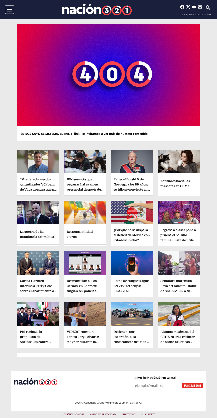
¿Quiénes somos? (73, 414)
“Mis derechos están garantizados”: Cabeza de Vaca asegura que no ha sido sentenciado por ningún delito (38, 189)
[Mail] (200, 7)
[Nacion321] (97, 9)
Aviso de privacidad (103, 414)
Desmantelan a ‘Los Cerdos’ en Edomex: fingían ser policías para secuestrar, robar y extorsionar (84, 291)
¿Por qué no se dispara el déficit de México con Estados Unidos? (132, 235)
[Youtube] (195, 7)
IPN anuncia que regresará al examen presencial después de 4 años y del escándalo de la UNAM (85, 189)
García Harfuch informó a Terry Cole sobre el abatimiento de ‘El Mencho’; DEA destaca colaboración (38, 291)
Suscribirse (193, 385)
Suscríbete (148, 414)
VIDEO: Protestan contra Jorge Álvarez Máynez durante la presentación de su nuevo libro (83, 342)
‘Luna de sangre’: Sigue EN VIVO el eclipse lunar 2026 (131, 286)
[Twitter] (189, 7)
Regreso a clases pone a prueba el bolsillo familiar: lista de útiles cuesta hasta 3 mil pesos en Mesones (178, 240)
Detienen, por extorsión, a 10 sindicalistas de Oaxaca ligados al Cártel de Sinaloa (132, 342)
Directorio (128, 414)
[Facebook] (183, 7)
